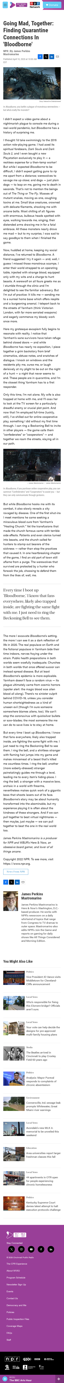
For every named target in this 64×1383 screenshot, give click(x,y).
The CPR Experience (17, 1263)
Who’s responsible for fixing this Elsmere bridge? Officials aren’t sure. (43, 1005)
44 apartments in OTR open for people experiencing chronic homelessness (42, 1180)
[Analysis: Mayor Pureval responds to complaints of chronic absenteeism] (14, 1079)
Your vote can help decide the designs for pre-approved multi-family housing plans (43, 1030)
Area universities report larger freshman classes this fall (43, 1155)
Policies (10, 1312)
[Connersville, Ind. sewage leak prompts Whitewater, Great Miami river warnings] (14, 1104)
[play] (5, 1379)
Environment (33, 1098)
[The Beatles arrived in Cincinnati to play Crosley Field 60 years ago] (14, 1053)
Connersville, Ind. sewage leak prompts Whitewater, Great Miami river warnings (43, 1106)
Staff (9, 1340)
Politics (30, 972)
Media (29, 1047)
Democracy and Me (16, 1305)
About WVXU (13, 1270)
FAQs (9, 1333)
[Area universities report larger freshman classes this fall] (14, 1154)
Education (31, 1148)
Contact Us (12, 1298)
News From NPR (16, 871)
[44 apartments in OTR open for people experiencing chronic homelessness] (14, 1178)
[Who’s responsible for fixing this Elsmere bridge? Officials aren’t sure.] (14, 1003)
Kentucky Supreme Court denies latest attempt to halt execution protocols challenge (43, 1206)
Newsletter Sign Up (16, 1284)
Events (10, 1291)
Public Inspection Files (18, 1319)
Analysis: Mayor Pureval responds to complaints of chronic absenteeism (41, 1081)
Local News (32, 997)
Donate (53, 4)
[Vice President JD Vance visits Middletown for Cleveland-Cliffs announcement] (14, 978)
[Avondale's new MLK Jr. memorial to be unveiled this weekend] (14, 1129)
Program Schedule (16, 1277)
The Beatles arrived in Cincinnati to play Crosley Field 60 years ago (41, 1056)
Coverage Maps (14, 1326)
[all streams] (59, 1379)
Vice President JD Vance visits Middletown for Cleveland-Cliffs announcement (43, 980)
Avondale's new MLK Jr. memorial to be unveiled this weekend (42, 1131)
